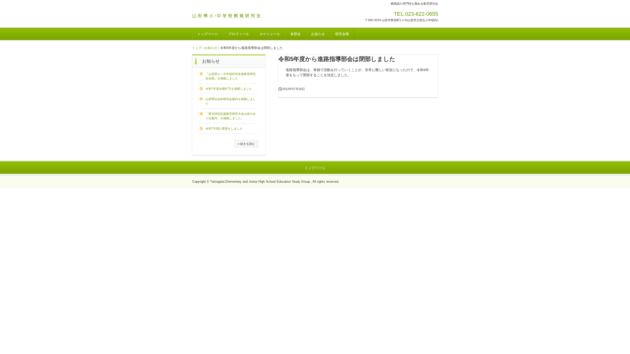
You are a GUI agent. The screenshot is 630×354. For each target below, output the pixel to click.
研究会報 (342, 34)
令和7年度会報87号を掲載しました (228, 88)
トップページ (207, 34)
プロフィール (238, 34)
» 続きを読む (246, 144)
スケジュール (269, 34)
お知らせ (318, 34)
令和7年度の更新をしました (224, 128)
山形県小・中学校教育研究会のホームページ (229, 15)
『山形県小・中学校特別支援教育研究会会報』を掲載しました (230, 76)
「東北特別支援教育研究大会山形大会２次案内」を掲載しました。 (230, 116)
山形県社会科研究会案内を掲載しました (230, 101)
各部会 (295, 34)
